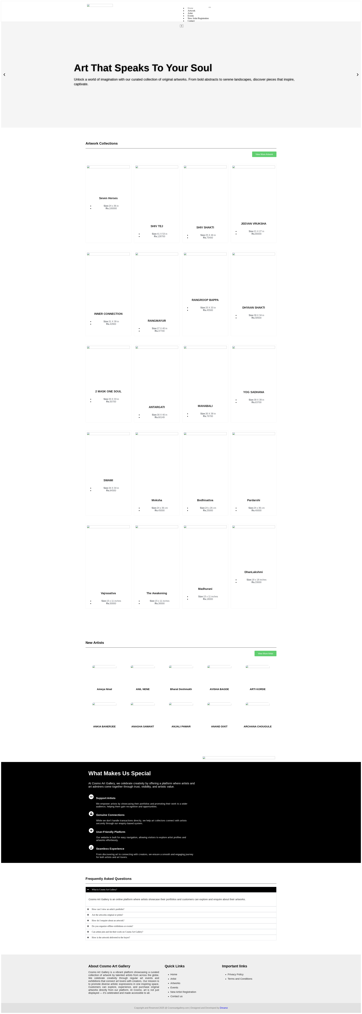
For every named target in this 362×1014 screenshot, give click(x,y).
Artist (190, 13)
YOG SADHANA (253, 392)
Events (191, 16)
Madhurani (205, 588)
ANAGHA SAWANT (142, 726)
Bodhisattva (205, 500)
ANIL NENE (143, 689)
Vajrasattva (108, 593)
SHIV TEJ (157, 226)
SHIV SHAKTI (205, 227)
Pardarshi (253, 500)
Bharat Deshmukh (181, 689)
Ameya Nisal (104, 689)
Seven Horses (108, 198)
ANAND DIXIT (219, 726)
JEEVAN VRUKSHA (253, 223)
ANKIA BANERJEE (104, 726)
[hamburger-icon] (210, 7)
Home (190, 8)
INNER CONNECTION (108, 313)
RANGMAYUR (157, 320)
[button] (4, 74)
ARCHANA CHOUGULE (258, 726)
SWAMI (108, 480)
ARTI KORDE (258, 689)
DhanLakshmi (253, 572)
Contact (191, 21)
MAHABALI (205, 405)
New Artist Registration (198, 18)
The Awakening (156, 593)
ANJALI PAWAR (181, 726)
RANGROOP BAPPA (205, 299)
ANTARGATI (157, 407)
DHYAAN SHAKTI (253, 307)
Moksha (157, 500)
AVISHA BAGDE (219, 689)
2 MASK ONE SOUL (108, 391)
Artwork (191, 10)
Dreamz (224, 1008)
